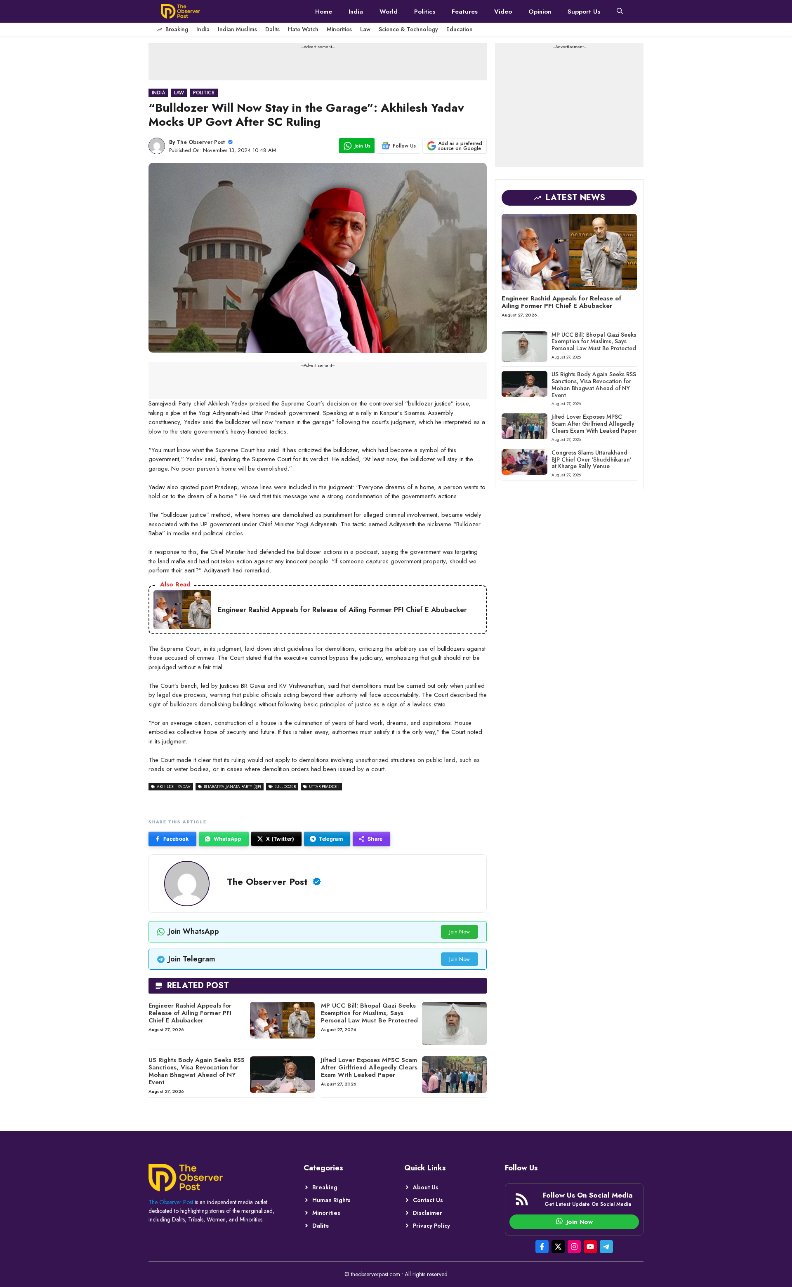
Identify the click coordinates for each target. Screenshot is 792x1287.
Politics (424, 11)
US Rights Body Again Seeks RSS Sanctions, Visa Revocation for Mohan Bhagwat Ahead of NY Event (196, 1071)
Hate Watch (303, 29)
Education (459, 29)
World (389, 11)
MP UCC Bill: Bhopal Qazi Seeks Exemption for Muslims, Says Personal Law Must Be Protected (369, 1013)
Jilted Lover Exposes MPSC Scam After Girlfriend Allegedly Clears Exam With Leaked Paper (369, 1067)
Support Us (584, 11)
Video (503, 11)
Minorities (339, 29)
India (356, 11)
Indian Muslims (237, 29)
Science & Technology (408, 29)
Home (323, 11)
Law (365, 29)
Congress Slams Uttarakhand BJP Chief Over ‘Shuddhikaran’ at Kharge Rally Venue (592, 459)
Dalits (272, 29)
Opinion (539, 11)
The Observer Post (201, 142)
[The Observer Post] (180, 11)
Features (465, 11)
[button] (619, 11)
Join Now (459, 931)
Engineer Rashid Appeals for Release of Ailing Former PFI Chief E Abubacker (189, 1013)
